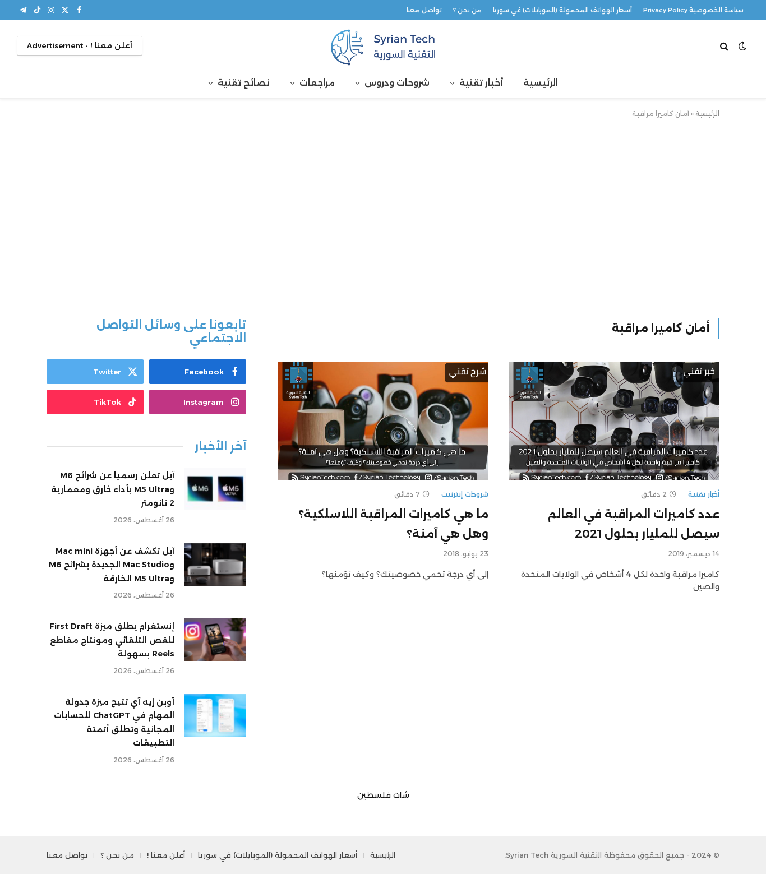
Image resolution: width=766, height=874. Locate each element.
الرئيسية (540, 82)
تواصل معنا (424, 10)
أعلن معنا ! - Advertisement (79, 45)
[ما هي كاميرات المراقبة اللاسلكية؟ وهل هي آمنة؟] (383, 421)
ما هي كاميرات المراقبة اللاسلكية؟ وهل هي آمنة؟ (393, 523)
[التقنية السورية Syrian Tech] (383, 45)
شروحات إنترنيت (464, 494)
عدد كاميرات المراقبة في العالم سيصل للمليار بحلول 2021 (633, 523)
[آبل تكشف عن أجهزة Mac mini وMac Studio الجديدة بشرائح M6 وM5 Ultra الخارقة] (215, 564)
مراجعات (317, 82)
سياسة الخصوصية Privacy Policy (693, 10)
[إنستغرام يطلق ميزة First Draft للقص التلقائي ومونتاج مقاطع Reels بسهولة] (215, 639)
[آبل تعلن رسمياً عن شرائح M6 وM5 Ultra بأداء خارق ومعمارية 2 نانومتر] (215, 489)
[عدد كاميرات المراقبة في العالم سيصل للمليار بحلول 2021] (614, 421)
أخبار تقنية (481, 82)
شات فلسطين (383, 795)
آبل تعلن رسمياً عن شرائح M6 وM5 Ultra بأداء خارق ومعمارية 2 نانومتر (112, 489)
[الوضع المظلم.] (742, 45)
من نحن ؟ (467, 10)
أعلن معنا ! (166, 854)
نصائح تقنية (244, 82)
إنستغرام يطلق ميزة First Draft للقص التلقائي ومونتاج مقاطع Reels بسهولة (111, 640)
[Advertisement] (383, 215)
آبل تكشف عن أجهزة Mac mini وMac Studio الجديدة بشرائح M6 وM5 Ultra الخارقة (111, 565)
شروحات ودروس (397, 82)
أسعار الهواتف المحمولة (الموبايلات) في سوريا (562, 10)
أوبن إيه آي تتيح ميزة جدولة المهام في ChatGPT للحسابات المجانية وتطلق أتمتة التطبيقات (114, 722)
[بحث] (725, 45)
